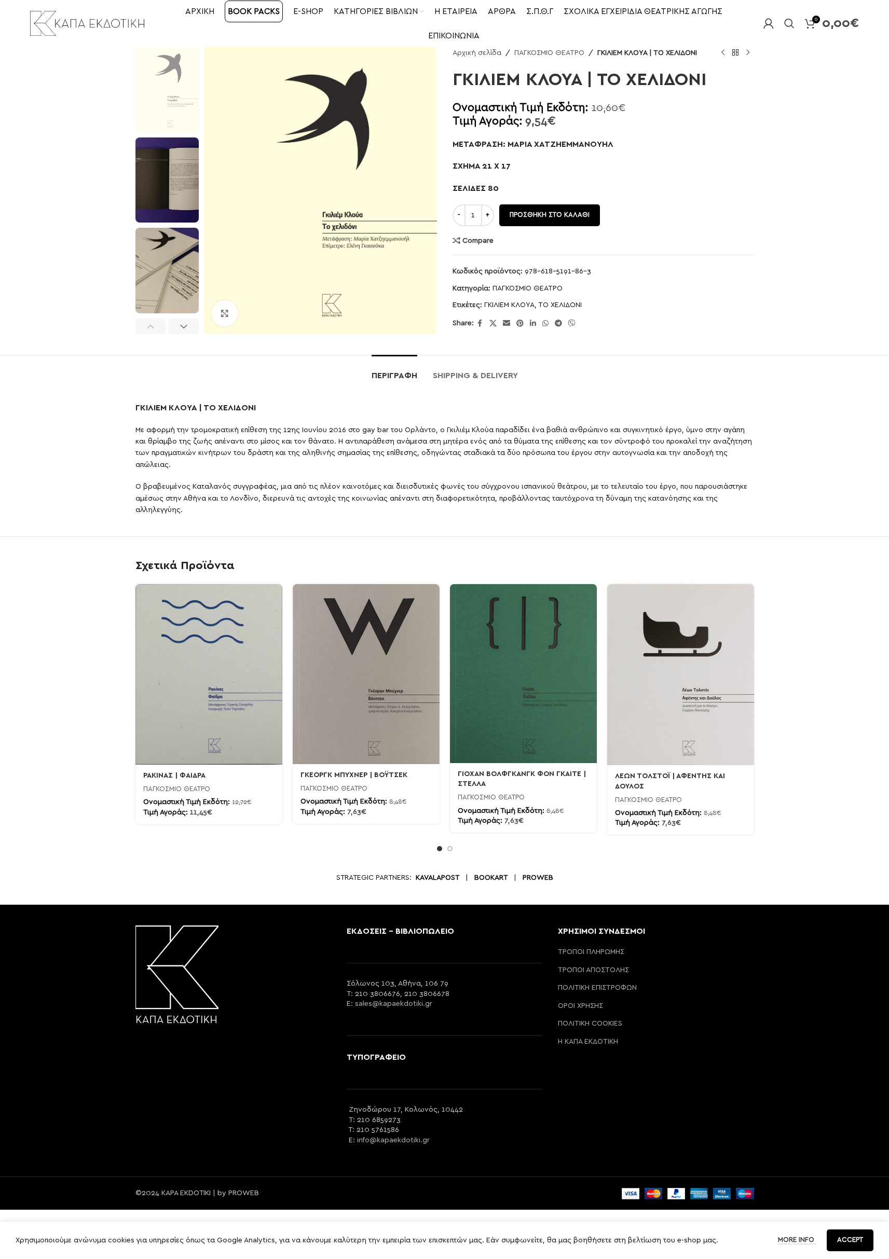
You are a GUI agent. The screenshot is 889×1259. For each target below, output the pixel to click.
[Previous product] (723, 53)
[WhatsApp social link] (545, 323)
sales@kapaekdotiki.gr (393, 1003)
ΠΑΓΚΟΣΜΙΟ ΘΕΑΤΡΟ (549, 53)
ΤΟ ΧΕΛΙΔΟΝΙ (560, 305)
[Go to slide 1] (439, 848)
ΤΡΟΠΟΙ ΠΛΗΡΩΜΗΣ (591, 952)
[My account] (768, 23)
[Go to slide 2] (450, 848)
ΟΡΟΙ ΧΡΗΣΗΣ (580, 1005)
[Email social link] (506, 323)
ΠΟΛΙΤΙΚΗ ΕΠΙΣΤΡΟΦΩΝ (597, 987)
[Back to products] (735, 53)
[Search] (789, 23)
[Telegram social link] (558, 323)
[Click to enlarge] (225, 313)
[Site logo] (87, 22)
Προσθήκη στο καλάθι (550, 215)
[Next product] (748, 53)
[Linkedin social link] (533, 323)
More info (797, 1240)
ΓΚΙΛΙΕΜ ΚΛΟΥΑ (509, 305)
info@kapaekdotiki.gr (393, 1140)
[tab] (394, 370)
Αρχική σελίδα (477, 53)
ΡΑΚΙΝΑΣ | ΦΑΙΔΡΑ (174, 775)
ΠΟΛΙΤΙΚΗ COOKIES (590, 1023)
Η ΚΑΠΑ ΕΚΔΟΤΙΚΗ (588, 1041)
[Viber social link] (572, 323)
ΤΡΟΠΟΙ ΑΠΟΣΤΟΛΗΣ (593, 970)
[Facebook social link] (480, 323)
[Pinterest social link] (520, 323)
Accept (850, 1240)
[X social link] (493, 323)
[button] (150, 326)
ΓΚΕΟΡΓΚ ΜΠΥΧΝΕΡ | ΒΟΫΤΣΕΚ (353, 775)
